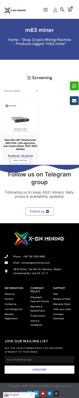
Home (13, 39)
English (14, 394)
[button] (45, 10)
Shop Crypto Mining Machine (46, 39)
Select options (20, 160)
